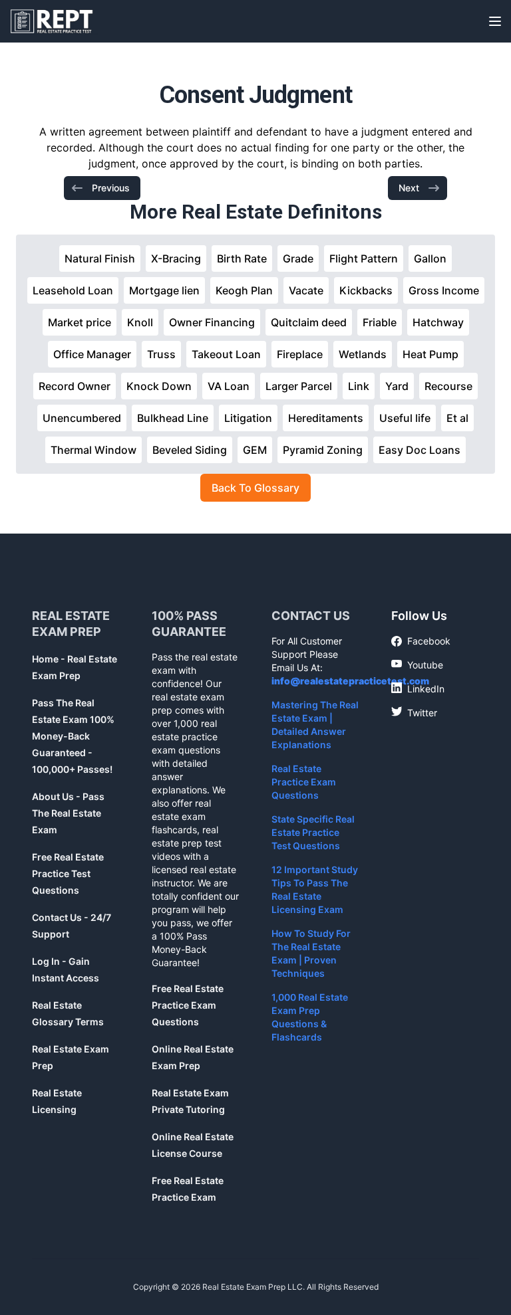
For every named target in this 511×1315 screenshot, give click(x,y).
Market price (79, 322)
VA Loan (229, 386)
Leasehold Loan (73, 290)
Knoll (140, 322)
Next (409, 187)
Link (358, 386)
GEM (255, 449)
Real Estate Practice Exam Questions (303, 782)
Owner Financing (212, 322)
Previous (111, 187)
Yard (397, 386)
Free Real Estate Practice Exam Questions (188, 1005)
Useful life (404, 418)
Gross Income (444, 290)
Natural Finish (100, 258)
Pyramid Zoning (323, 449)
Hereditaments (325, 418)
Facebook (420, 641)
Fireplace (300, 354)
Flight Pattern (363, 258)
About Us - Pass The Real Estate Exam (68, 813)
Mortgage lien (164, 290)
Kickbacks (366, 290)
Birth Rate (242, 258)
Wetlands (363, 354)
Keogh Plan (244, 290)
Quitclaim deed (309, 322)
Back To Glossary (255, 487)
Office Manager (92, 354)
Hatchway (438, 322)
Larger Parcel (298, 386)
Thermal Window (93, 449)
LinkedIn (417, 688)
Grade (298, 258)
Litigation (248, 418)
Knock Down (159, 386)
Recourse (448, 386)
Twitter (414, 712)
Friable (380, 322)
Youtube (417, 664)
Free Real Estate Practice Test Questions (68, 873)
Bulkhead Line (172, 418)
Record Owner (74, 386)
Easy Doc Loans (419, 449)
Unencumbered (82, 418)
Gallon (430, 258)
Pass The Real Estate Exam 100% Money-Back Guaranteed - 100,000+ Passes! (73, 736)
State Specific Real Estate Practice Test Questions (313, 832)
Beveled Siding (189, 449)
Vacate (306, 290)
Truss (161, 354)
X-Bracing (176, 258)
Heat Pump (430, 354)
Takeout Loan (226, 354)
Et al (457, 418)
